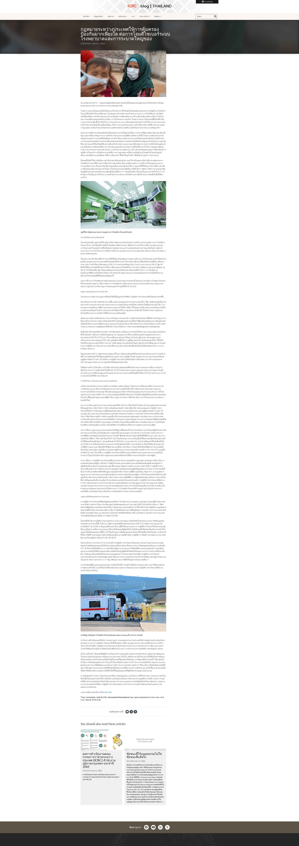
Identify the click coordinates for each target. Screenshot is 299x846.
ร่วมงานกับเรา (144, 16)
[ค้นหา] (215, 16)
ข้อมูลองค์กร (98, 16)
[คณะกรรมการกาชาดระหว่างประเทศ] (149, 6)
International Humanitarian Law (120, 697)
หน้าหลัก (86, 16)
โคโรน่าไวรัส (96, 700)
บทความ (111, 16)
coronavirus (90, 697)
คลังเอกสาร (123, 16)
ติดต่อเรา (158, 16)
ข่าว (133, 16)
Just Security (106, 692)
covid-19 (99, 697)
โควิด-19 (88, 700)
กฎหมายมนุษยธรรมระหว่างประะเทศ (146, 697)
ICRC (105, 697)
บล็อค (102, 43)
